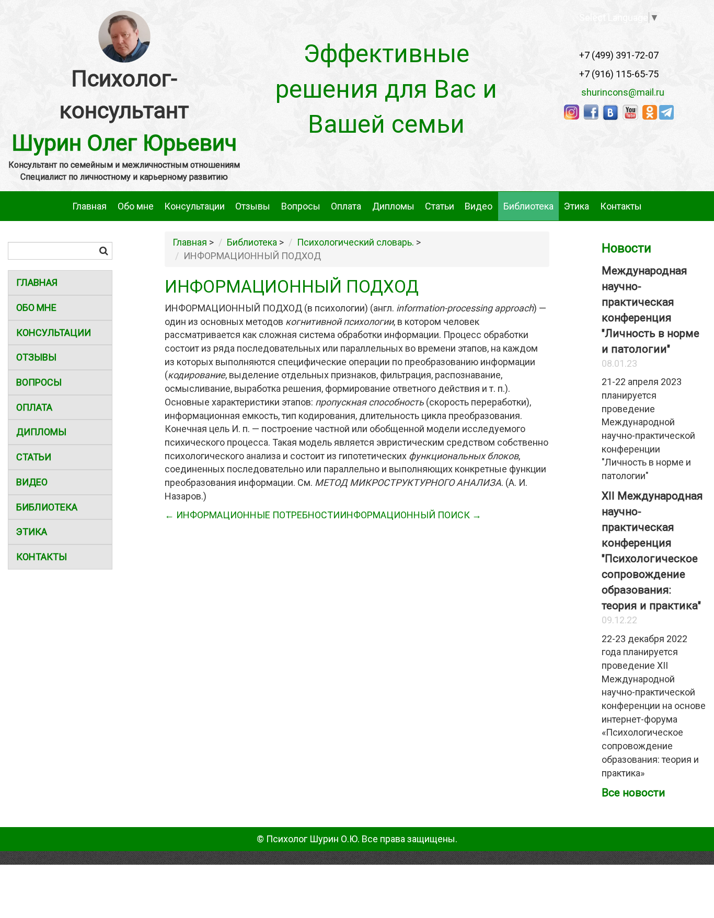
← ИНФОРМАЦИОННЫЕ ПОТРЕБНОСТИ (252, 514)
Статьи (439, 206)
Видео (478, 206)
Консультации (194, 206)
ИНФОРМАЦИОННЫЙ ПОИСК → (410, 514)
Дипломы (393, 206)
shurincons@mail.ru (619, 92)
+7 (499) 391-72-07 (619, 55)
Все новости (633, 792)
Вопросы (300, 206)
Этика (576, 206)
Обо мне (136, 206)
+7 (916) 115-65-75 (619, 73)
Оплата (346, 206)
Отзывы (252, 206)
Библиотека (528, 206)
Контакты (621, 206)
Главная (89, 206)
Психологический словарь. (355, 242)
